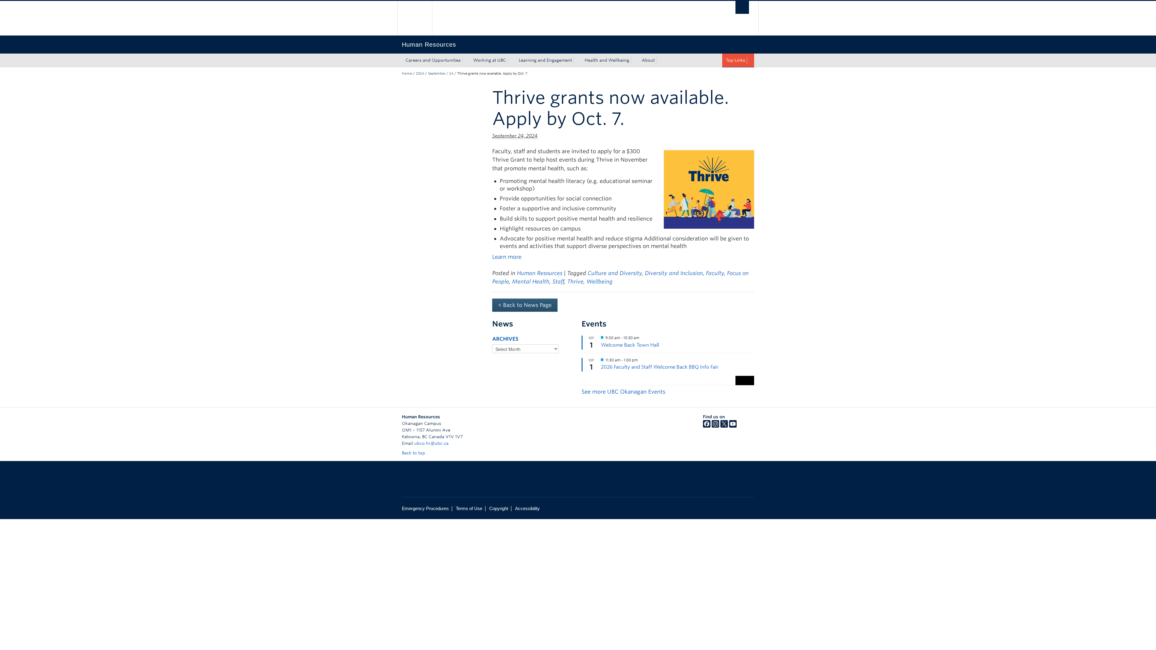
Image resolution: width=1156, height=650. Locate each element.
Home (407, 73)
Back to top (414, 452)
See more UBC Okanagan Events (623, 391)
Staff (558, 281)
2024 (420, 73)
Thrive (575, 281)
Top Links (735, 60)
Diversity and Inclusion (674, 273)
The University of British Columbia (414, 18)
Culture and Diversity (615, 273)
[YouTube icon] (733, 426)
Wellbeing (599, 281)
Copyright (498, 508)
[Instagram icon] (715, 426)
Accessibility (527, 508)
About (648, 60)
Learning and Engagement (545, 60)
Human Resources (539, 273)
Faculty (715, 273)
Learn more (506, 257)
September (436, 73)
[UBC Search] (742, 7)
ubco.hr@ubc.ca (431, 443)
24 (451, 73)
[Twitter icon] (724, 426)
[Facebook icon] (706, 426)
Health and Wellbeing (607, 60)
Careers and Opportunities (433, 60)
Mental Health (530, 281)
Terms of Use (469, 508)
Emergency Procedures (425, 508)
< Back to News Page (525, 305)
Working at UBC (489, 60)
